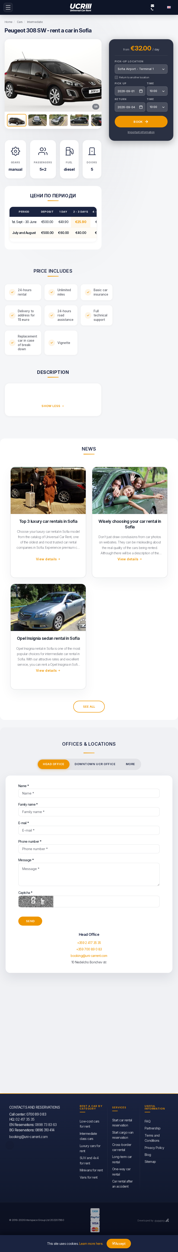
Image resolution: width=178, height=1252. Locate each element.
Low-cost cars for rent (89, 1123)
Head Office (53, 764)
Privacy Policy (154, 1148)
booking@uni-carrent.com (151, 5)
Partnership (152, 1128)
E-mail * (23, 823)
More (130, 764)
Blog (148, 1155)
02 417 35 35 (25, 1119)
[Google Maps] (89, 1037)
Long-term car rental (122, 1159)
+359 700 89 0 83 (89, 949)
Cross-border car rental (121, 1147)
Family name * (28, 804)
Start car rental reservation (122, 1122)
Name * (23, 786)
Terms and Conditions (152, 1137)
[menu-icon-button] (8, 7)
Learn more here (90, 1244)
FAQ (147, 1121)
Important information (141, 132)
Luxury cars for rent (90, 1148)
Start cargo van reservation (122, 1134)
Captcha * (25, 893)
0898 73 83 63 (46, 1125)
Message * (26, 860)
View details (46, 559)
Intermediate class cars (88, 1136)
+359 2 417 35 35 (89, 943)
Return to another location (134, 77)
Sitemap (150, 1162)
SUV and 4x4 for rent (89, 1160)
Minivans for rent (91, 1170)
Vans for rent (89, 1177)
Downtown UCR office (95, 764)
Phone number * (29, 841)
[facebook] (10, 1145)
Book (138, 121)
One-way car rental (121, 1171)
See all (89, 706)
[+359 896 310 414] (151, 9)
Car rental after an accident (122, 1183)
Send (30, 921)
